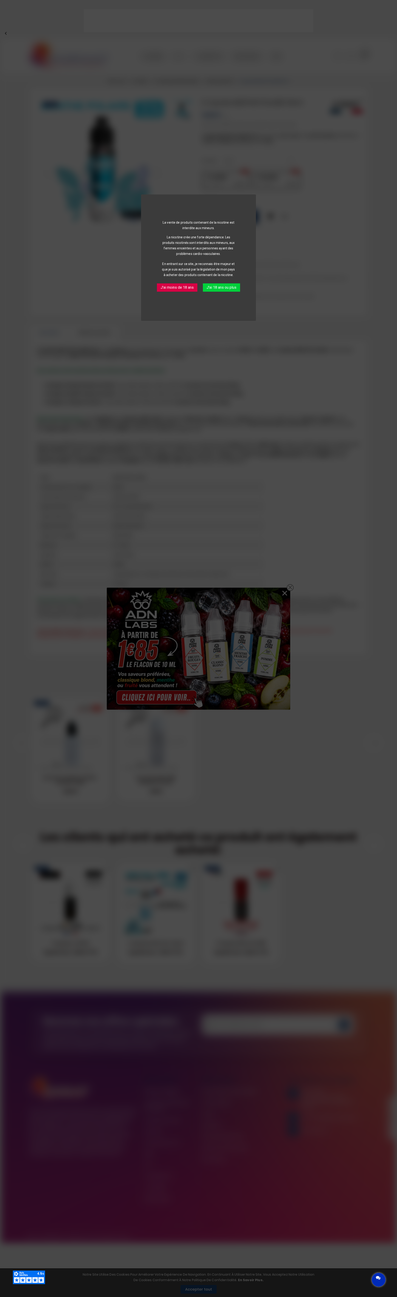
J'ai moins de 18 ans (177, 287)
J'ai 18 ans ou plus (221, 287)
